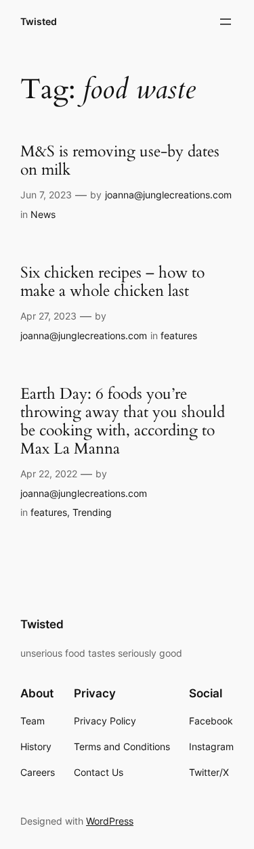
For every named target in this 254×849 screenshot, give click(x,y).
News (43, 214)
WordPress (109, 821)
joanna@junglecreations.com (168, 194)
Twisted (38, 21)
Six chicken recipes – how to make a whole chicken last (112, 282)
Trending (92, 512)
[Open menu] (225, 22)
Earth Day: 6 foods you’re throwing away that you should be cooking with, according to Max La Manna (122, 422)
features (179, 335)
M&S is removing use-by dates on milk (119, 161)
